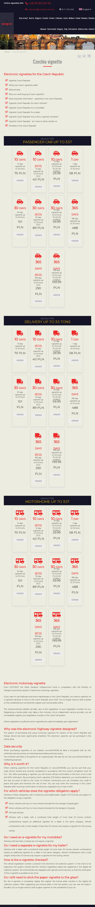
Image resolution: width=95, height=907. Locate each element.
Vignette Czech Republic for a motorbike (26, 108)
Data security (14, 90)
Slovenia (43, 29)
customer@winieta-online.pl (41, 9)
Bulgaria (38, 18)
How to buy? (23, 18)
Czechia (45, 18)
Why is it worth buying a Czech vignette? (26, 94)
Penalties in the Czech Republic (22, 126)
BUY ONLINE (67, 9)
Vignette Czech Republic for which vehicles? (28, 103)
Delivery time (83, 29)
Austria (31, 18)
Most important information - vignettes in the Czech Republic (35, 99)
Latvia (65, 18)
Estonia (51, 18)
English (86, 9)
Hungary (60, 29)
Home (6, 52)
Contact (92, 29)
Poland (77, 18)
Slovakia (91, 18)
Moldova (71, 18)
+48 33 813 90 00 (39, 3)
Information (72, 29)
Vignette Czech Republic (19, 80)
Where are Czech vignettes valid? (23, 85)
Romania (84, 18)
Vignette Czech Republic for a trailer (24, 112)
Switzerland (51, 29)
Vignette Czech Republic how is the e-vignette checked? (33, 117)
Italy (65, 29)
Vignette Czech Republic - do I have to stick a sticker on (33, 121)
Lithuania (58, 18)
